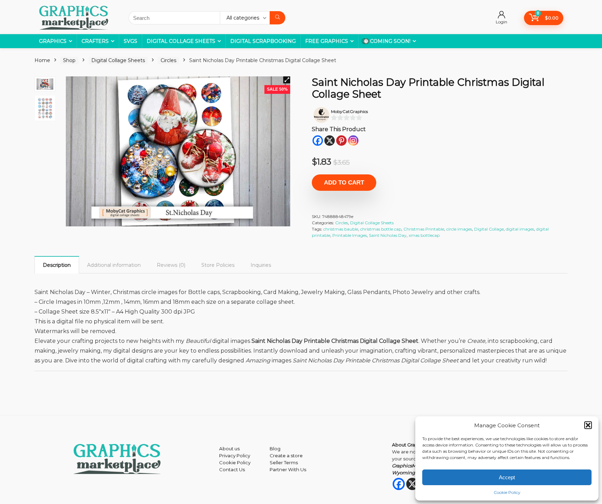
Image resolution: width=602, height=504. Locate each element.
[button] (588, 425)
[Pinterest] (341, 140)
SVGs (130, 41)
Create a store (286, 455)
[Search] (277, 17)
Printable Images (349, 235)
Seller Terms (284, 462)
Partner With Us (288, 469)
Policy (243, 455)
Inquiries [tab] (260, 265)
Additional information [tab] (114, 265)
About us (229, 448)
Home (42, 60)
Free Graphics (326, 41)
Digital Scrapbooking (263, 41)
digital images (520, 229)
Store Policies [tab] (217, 265)
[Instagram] (353, 140)
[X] (329, 140)
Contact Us (232, 469)
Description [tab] (57, 265)
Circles (168, 60)
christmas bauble (340, 229)
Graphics (53, 41)
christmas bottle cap (380, 229)
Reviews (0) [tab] (171, 265)
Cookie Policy (507, 492)
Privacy (227, 455)
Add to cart (344, 182)
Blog (275, 448)
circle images (459, 229)
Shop (69, 60)
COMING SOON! (390, 41)
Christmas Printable (423, 229)
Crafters (95, 41)
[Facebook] (317, 140)
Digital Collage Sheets (181, 41)
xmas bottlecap (424, 235)
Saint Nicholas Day (388, 235)
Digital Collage (489, 229)
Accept (507, 477)
